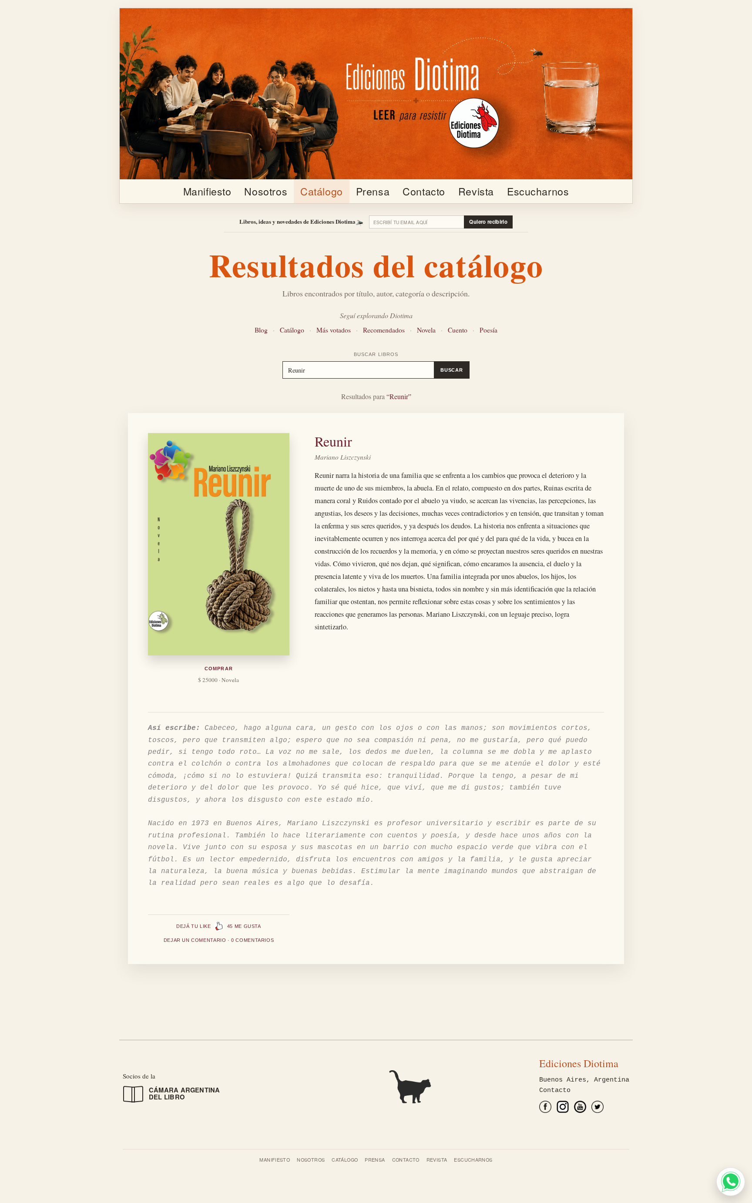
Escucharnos (538, 191)
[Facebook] (545, 1109)
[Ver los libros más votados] (376, 1086)
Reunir (333, 441)
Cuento (457, 329)
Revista (476, 191)
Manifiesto (207, 191)
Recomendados (384, 329)
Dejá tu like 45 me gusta (218, 926)
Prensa (372, 191)
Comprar (219, 668)
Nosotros (265, 191)
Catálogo (321, 191)
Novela (426, 329)
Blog (261, 329)
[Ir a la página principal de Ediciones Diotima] (376, 93)
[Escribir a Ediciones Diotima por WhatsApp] (730, 1181)
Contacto (424, 191)
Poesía (488, 329)
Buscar (451, 370)
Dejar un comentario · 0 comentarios (219, 940)
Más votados (333, 329)
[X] (597, 1109)
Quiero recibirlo (488, 221)
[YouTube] (580, 1109)
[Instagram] (563, 1109)
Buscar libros (376, 354)
